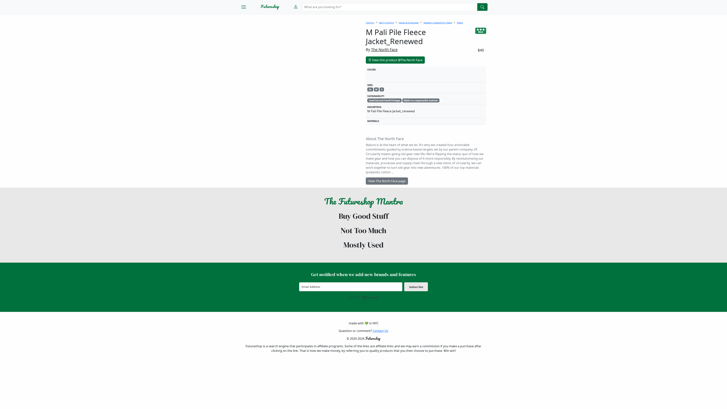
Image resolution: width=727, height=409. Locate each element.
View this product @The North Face (396, 60)
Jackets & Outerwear (409, 22)
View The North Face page (387, 181)
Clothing (370, 22)
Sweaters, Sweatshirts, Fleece (438, 22)
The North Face (384, 49)
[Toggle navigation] (244, 7)
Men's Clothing (386, 22)
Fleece (460, 22)
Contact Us (380, 331)
